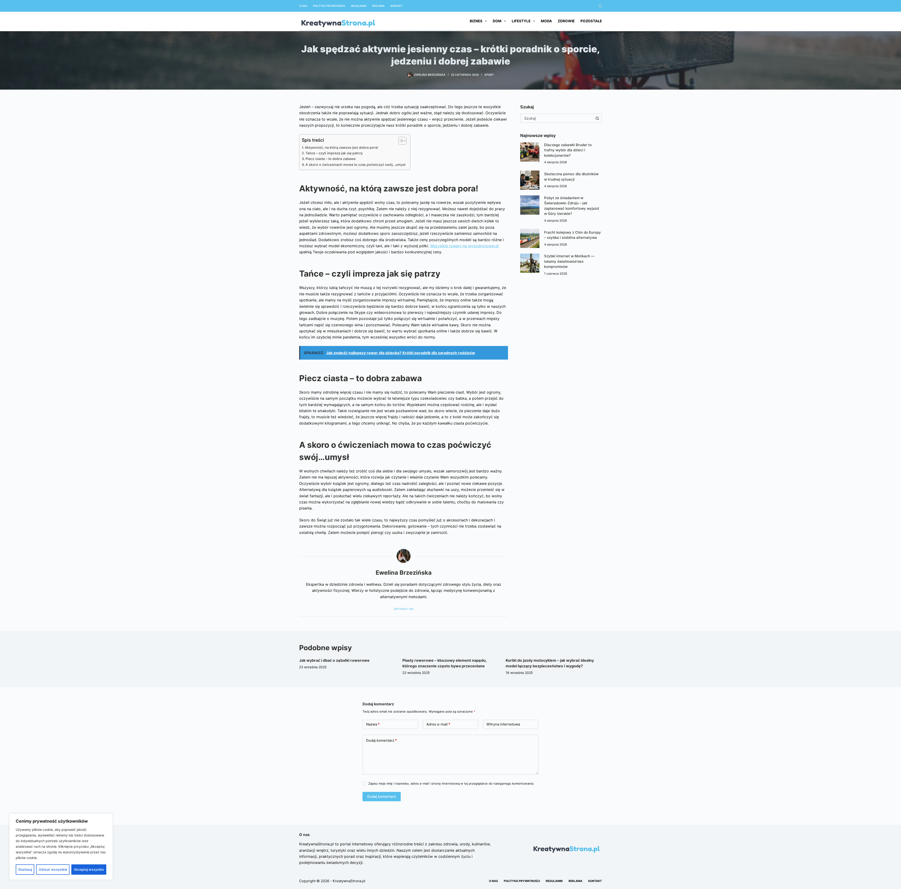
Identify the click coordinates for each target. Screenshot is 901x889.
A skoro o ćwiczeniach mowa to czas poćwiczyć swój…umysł (355, 165)
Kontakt (396, 6)
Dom (497, 21)
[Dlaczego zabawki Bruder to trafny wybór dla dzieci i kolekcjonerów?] (529, 152)
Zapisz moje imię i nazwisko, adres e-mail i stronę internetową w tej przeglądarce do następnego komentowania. (451, 783)
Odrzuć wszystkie (53, 869)
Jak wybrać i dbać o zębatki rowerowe (334, 660)
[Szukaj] (600, 6)
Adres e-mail (438, 724)
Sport (489, 74)
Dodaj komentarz (381, 740)
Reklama (378, 6)
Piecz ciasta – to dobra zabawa (330, 159)
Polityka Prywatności (329, 6)
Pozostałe (591, 21)
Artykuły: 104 (403, 609)
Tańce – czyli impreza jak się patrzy (334, 153)
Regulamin (358, 6)
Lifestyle (521, 21)
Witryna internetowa (503, 724)
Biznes (476, 21)
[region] (61, 846)
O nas (303, 6)
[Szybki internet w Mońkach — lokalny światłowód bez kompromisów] (529, 263)
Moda (546, 21)
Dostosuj (25, 869)
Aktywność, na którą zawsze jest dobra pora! (341, 147)
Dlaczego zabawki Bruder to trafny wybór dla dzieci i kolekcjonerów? (568, 150)
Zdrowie (566, 21)
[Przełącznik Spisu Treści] (400, 141)
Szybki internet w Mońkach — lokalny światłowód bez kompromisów (569, 261)
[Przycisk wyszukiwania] (597, 118)
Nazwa (373, 724)
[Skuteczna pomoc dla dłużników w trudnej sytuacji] (529, 180)
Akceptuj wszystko (89, 869)
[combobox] (557, 118)
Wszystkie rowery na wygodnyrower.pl (464, 245)
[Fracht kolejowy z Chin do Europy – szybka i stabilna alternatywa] (529, 238)
